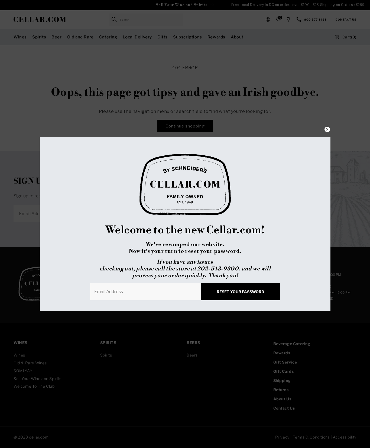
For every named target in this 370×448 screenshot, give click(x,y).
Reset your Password (240, 291)
